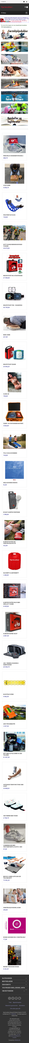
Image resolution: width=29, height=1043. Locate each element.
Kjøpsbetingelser (17, 1002)
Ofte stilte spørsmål (15, 1008)
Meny (4, 13)
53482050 (13, 1014)
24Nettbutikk (17, 1040)
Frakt (10, 1002)
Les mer (18, 1034)
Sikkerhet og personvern (11, 1005)
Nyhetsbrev (22, 1005)
